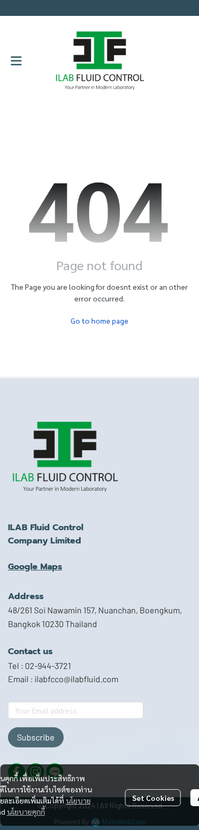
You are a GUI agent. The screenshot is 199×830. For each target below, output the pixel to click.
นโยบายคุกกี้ (26, 811)
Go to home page (99, 320)
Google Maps (35, 566)
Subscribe (36, 737)
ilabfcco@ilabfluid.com (76, 679)
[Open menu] (16, 61)
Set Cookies (153, 797)
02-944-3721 (48, 666)
